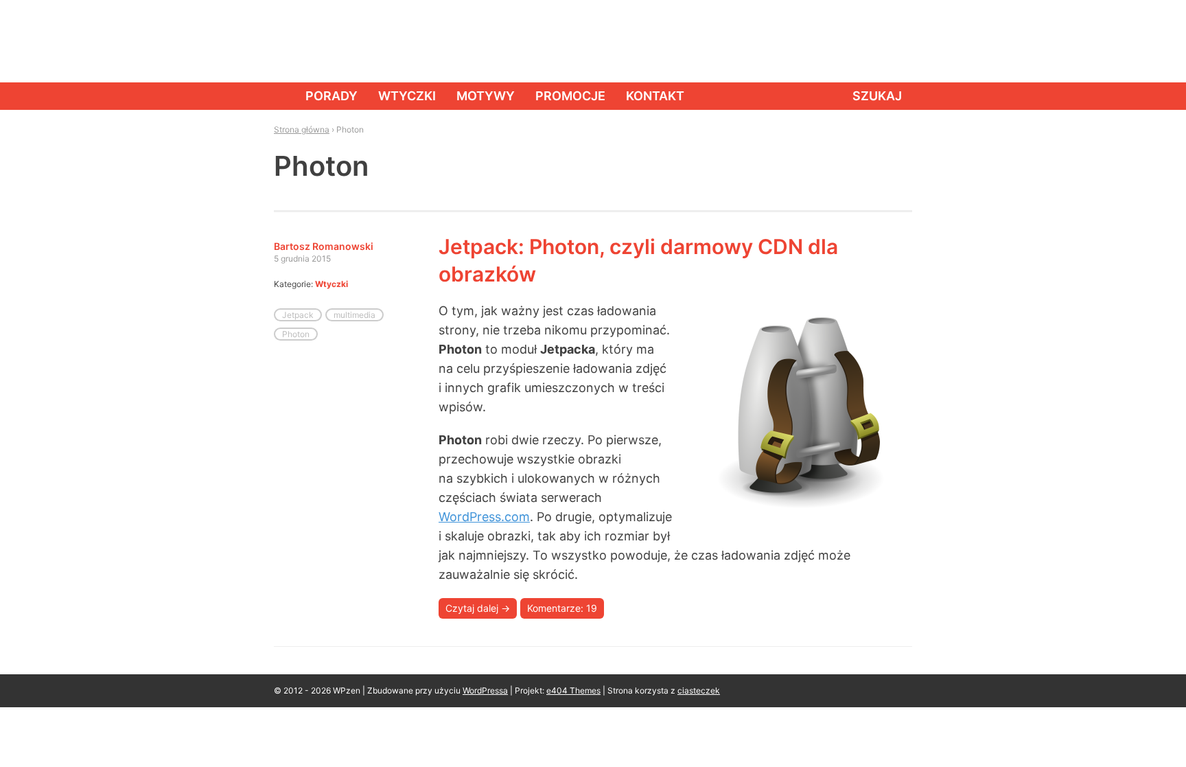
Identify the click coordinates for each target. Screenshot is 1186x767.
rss (898, 41)
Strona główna (279, 96)
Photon (296, 334)
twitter (867, 41)
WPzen (316, 40)
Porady (331, 96)
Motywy (485, 96)
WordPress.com (484, 517)
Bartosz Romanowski (323, 246)
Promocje (570, 96)
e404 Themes (573, 690)
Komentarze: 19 (562, 608)
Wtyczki (407, 96)
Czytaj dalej (477, 608)
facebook (836, 41)
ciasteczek (698, 690)
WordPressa (485, 690)
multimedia (354, 315)
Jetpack (298, 315)
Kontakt (655, 96)
